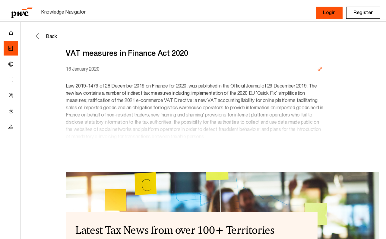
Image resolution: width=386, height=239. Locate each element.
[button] (329, 13)
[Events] (11, 79)
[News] (11, 48)
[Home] (11, 32)
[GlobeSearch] (11, 64)
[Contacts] (11, 126)
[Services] (11, 111)
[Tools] (11, 95)
